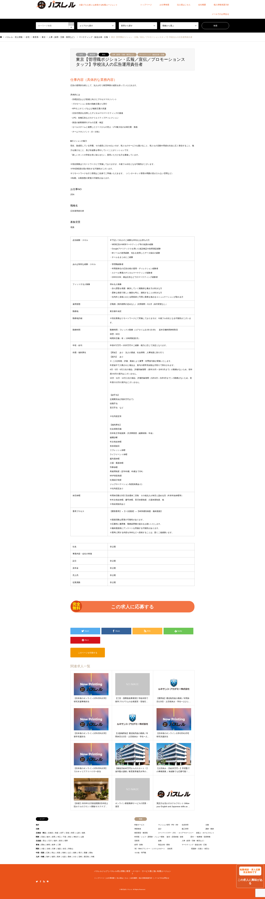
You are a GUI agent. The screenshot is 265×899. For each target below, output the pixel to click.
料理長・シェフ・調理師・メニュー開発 (149, 837)
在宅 (81, 55)
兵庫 (53, 849)
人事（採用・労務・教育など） (123, 55)
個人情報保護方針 (221, 5)
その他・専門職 (140, 853)
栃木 (48, 837)
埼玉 (59, 837)
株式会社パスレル (126, 889)
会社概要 (202, 5)
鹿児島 (86, 857)
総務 (159, 841)
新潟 (60, 841)
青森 (56, 833)
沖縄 (92, 857)
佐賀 (64, 857)
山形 (78, 833)
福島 (83, 833)
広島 (48, 853)
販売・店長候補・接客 (175, 837)
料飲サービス (139, 825)
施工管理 (185, 829)
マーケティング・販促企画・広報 (151, 55)
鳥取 (58, 853)
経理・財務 (138, 845)
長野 (66, 841)
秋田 (72, 833)
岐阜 (53, 845)
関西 (37, 849)
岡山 (53, 853)
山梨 (82, 837)
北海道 (50, 833)
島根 (64, 853)
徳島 (74, 853)
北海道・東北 (41, 833)
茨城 (43, 837)
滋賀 (59, 849)
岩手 (62, 833)
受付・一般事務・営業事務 (200, 837)
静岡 (48, 845)
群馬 (53, 837)
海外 (37, 825)
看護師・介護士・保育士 (200, 849)
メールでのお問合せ (220, 14)
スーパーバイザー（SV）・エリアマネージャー (176, 833)
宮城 (67, 833)
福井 (55, 841)
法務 (37, 829)
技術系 (169, 849)
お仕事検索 (164, 5)
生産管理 (185, 825)
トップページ (146, 5)
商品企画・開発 (164, 845)
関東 (37, 837)
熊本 (58, 857)
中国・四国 (40, 853)
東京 (103, 55)
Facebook (40, 881)
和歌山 (70, 849)
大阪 (43, 849)
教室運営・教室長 (141, 833)
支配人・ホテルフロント (205, 833)
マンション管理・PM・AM (168, 825)
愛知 (43, 845)
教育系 (92, 55)
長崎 (69, 857)
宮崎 (80, 857)
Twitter (37, 881)
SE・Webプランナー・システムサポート (149, 849)
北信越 (38, 841)
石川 (50, 841)
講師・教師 (210, 829)
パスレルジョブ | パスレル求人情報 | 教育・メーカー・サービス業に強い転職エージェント (132, 872)
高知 (91, 853)
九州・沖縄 (40, 857)
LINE (48, 881)
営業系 (136, 841)
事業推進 (137, 829)
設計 (159, 829)
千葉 (64, 837)
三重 (59, 845)
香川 (80, 853)
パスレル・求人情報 (13, 37)
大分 (74, 857)
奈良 (64, 849)
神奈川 (76, 837)
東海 (37, 845)
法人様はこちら (183, 5)
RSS (44, 881)
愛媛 (85, 853)
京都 (48, 849)
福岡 (53, 857)
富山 (44, 841)
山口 (69, 853)
